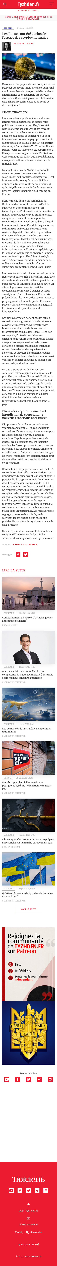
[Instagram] (50, 1081)
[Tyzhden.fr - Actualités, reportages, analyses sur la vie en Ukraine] (28, 4)
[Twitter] (25, 554)
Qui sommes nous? (28, 1244)
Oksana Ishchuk (11, 847)
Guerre (7, 778)
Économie (8, 28)
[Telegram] (41, 1081)
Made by (19, 1232)
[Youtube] (8, 1081)
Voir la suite (28, 909)
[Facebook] (18, 554)
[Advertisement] (28, 1111)
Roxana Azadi (9, 625)
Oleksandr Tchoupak (13, 682)
